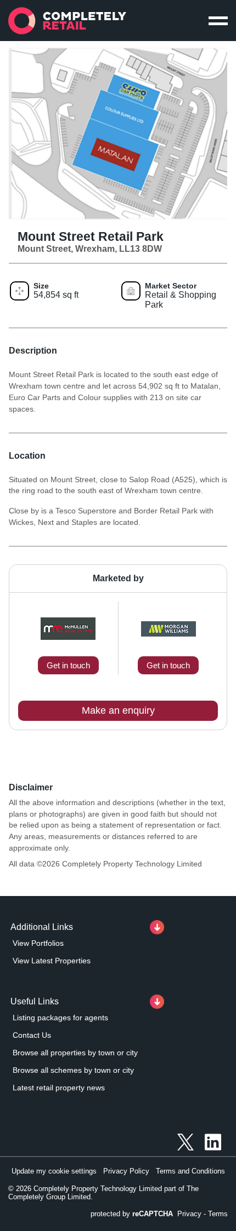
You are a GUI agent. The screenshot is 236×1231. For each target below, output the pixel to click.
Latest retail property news (59, 1087)
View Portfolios (38, 943)
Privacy (189, 1214)
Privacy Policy (126, 1171)
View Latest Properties (52, 960)
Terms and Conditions (190, 1171)
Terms (218, 1214)
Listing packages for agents (60, 1017)
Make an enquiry (118, 710)
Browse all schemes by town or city (73, 1070)
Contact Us (32, 1035)
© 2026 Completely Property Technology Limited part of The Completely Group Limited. (103, 1192)
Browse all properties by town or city (75, 1052)
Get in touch (68, 665)
